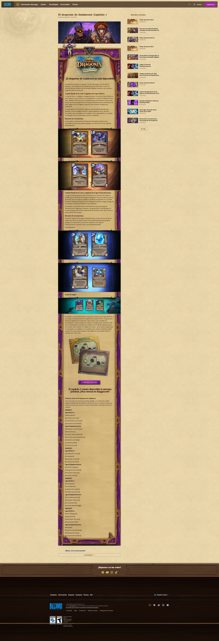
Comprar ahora (89, 382)
